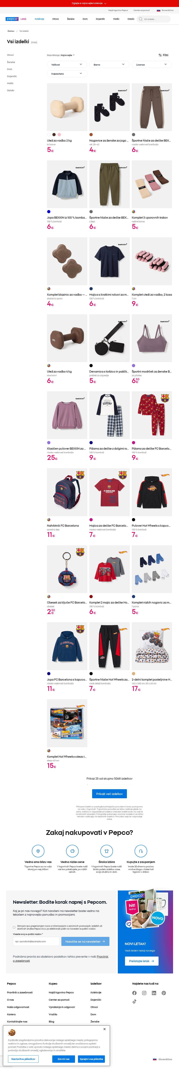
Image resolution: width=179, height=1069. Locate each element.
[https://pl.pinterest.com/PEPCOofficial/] (164, 993)
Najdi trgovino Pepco (118, 10)
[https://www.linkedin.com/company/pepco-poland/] (154, 993)
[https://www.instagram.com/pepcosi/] (145, 993)
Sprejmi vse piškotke (91, 1058)
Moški (10, 83)
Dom (9, 68)
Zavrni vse (63, 1058)
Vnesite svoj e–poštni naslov (28, 934)
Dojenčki (12, 76)
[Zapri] (104, 1029)
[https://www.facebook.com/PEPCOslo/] (135, 993)
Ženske (11, 61)
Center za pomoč (142, 10)
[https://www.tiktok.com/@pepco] (135, 1001)
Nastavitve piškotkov (23, 1058)
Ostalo (10, 90)
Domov (11, 30)
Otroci (10, 54)
